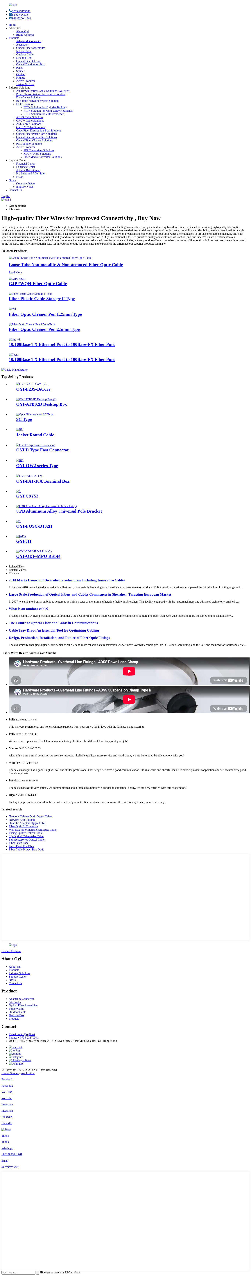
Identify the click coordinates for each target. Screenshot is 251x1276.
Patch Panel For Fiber (21, 846)
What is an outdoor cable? (29, 609)
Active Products (25, 80)
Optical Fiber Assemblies (30, 47)
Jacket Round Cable (35, 434)
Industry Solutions (19, 973)
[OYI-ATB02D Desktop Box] (36, 399)
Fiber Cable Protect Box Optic (26, 849)
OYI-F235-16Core (33, 389)
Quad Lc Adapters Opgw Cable (27, 823)
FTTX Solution (25, 104)
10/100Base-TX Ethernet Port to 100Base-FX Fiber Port (62, 344)
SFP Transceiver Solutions (39, 150)
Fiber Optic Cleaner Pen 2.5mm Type (44, 329)
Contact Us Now (11, 951)
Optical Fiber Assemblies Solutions (36, 137)
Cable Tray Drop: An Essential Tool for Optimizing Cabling (54, 630)
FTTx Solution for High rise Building (45, 107)
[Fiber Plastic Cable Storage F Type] (30, 293)
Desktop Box (24, 57)
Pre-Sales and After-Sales (31, 173)
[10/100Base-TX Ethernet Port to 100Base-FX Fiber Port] (14, 339)
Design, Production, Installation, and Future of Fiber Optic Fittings (59, 638)
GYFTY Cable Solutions (30, 127)
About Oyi (22, 31)
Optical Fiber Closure (28, 61)
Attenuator (22, 44)
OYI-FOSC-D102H (34, 526)
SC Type (24, 419)
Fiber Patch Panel (19, 842)
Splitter (20, 71)
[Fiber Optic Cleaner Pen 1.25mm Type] (12, 309)
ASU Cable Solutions (28, 123)
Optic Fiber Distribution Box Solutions (38, 130)
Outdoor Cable (24, 54)
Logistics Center (25, 166)
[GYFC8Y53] (18, 491)
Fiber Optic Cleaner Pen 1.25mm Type (45, 314)
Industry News (24, 186)
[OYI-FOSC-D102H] (18, 521)
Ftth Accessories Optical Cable (26, 839)
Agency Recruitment (28, 170)
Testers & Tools (25, 84)
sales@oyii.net (20, 14)
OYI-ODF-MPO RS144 (38, 556)
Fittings (20, 77)
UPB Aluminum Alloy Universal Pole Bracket (59, 511)
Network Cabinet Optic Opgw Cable (30, 816)
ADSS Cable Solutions (29, 117)
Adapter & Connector (28, 41)
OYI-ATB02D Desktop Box (41, 404)
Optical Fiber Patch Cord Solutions (36, 133)
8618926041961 (21, 18)
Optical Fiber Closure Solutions (34, 140)
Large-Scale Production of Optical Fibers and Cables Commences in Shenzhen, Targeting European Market (90, 594)
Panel (19, 67)
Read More (15, 272)
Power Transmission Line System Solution (40, 94)
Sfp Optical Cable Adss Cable (26, 836)
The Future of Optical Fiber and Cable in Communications (53, 623)
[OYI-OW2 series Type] (20, 460)
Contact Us (15, 190)
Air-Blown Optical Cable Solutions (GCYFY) (43, 90)
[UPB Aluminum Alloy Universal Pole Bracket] (46, 506)
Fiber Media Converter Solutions (43, 156)
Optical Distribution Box (30, 64)
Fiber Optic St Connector (23, 826)
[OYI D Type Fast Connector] (35, 445)
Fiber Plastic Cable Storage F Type (42, 298)
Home (12, 24)
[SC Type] (34, 414)
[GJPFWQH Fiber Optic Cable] (17, 278)
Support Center (17, 976)
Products (14, 37)
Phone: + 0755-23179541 (24, 1037)
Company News (25, 183)
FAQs (19, 176)
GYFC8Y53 (27, 496)
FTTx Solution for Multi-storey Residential (48, 110)
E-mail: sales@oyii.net (22, 1034)
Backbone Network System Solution (37, 100)
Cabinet (20, 74)
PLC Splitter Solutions (29, 143)
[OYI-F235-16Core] (32, 383)
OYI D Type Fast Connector (42, 450)
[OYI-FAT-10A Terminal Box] (30, 475)
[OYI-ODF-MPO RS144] (34, 551)
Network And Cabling (22, 819)
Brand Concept (25, 34)
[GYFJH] (21, 536)
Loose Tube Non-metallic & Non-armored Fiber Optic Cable (66, 264)
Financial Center (25, 163)
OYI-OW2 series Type (37, 465)
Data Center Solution (28, 97)
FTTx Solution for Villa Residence (44, 114)
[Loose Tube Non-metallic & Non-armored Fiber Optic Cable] (50, 257)
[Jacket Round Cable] (20, 429)
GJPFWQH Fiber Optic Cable (38, 283)
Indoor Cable (23, 51)
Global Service (10, 1073)
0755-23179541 (21, 11)
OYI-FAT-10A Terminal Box (42, 481)
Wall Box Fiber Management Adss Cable (32, 829)
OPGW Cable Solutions (30, 120)
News (12, 180)
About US (15, 966)
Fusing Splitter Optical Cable (25, 833)
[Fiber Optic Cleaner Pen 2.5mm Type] (32, 324)
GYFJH (23, 541)
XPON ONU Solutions (37, 153)
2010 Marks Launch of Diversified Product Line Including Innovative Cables (67, 580)
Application (28, 1073)
